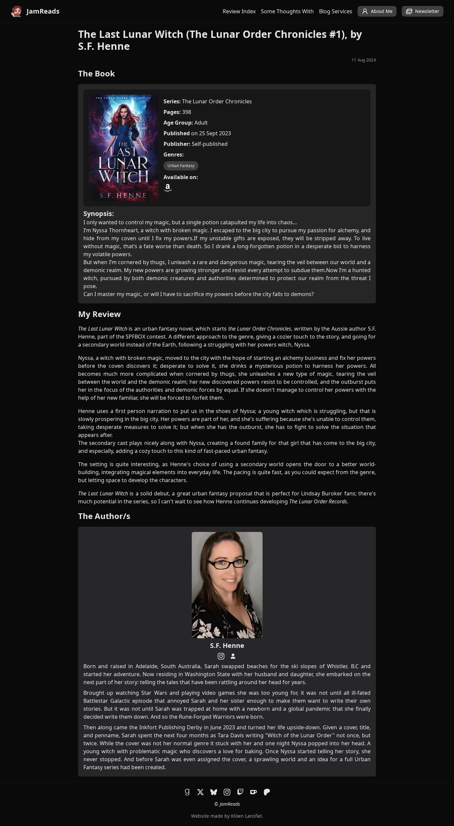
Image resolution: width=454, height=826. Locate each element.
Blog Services (335, 11)
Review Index (239, 11)
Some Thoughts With (287, 11)
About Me (382, 11)
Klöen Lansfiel (246, 816)
